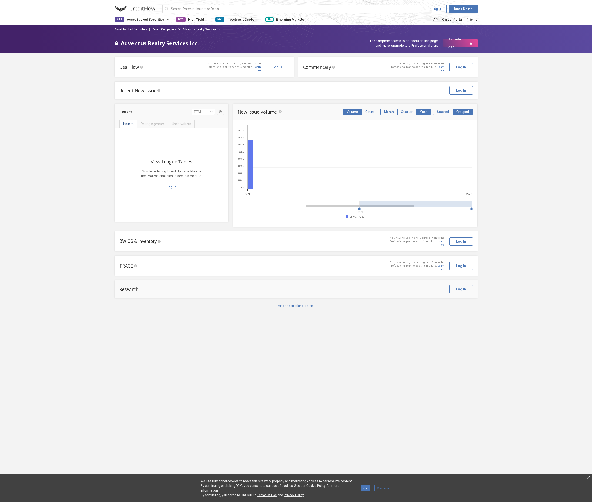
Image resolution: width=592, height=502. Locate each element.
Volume (352, 112)
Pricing (472, 19)
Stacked (443, 112)
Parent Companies (164, 29)
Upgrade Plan (454, 43)
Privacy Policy (294, 495)
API (435, 19)
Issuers (128, 124)
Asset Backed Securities (131, 29)
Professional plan (424, 45)
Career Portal (452, 19)
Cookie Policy (316, 486)
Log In (437, 9)
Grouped (462, 112)
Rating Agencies (153, 124)
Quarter (407, 112)
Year (423, 112)
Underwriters (181, 124)
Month (389, 112)
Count (370, 112)
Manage (383, 488)
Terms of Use (267, 495)
